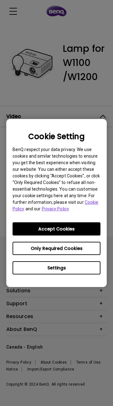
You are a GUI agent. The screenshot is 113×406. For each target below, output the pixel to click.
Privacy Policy (55, 208)
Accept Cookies (56, 229)
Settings (56, 268)
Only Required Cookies (57, 248)
